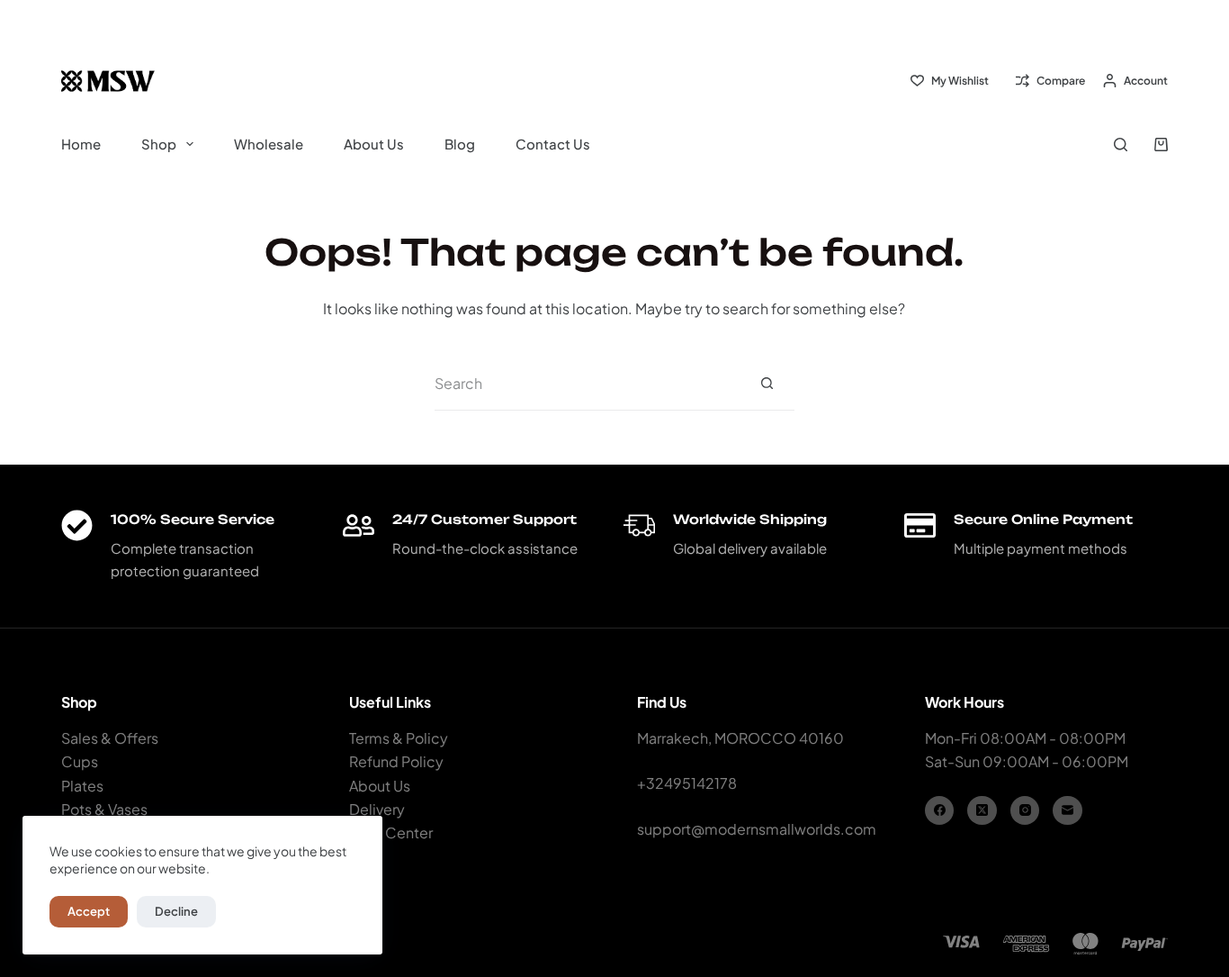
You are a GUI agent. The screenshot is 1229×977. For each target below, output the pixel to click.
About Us (374, 143)
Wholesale (268, 143)
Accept (88, 911)
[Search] (1120, 144)
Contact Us (553, 143)
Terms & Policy (398, 737)
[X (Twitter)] (982, 811)
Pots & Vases (104, 809)
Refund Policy (396, 761)
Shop (158, 143)
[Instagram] (1025, 811)
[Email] (1067, 811)
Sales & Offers (109, 737)
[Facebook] (940, 811)
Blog (459, 143)
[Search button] (767, 384)
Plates (82, 785)
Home (81, 143)
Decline (176, 911)
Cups (79, 761)
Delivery (377, 809)
